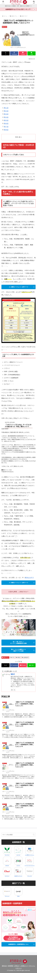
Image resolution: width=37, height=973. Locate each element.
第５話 (6, 120)
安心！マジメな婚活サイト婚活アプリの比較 (18, 650)
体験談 (18, 657)
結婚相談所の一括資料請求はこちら (18, 944)
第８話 (6, 129)
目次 (16, 137)
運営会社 (4, 966)
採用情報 (10, 966)
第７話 (6, 126)
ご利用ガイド (24, 966)
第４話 (6, 117)
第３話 (6, 114)
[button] (33, 835)
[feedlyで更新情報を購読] (12, 690)
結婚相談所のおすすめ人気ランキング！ (18, 9)
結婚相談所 (26, 657)
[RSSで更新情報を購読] (14, 690)
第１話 (6, 108)
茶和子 (13, 674)
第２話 (6, 111)
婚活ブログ (6, 657)
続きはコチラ (29, 577)
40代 (13, 657)
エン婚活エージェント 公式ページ (18, 287)
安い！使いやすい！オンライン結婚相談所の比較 (18, 642)
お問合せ (16, 966)
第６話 (6, 123)
